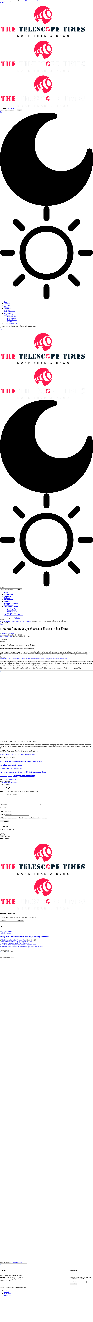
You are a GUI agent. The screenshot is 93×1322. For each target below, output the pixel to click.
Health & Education (5, 933)
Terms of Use (35, 1)
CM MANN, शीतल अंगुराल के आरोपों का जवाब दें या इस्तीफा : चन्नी (18, 945)
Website (2, 814)
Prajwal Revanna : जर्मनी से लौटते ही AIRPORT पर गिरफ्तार (16, 941)
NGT (17, 779)
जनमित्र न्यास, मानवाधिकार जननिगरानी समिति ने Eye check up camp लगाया (24, 937)
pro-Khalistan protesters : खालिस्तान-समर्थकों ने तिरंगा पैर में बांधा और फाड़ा (21, 761)
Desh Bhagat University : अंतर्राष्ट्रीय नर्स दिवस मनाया (15, 943)
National (2, 624)
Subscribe (20, 920)
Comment (3, 804)
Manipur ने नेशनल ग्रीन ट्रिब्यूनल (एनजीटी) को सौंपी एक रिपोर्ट (50, 658)
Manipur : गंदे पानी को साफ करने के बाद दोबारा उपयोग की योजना (17, 658)
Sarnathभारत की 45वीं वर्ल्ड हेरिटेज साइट (11, 768)
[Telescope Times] (43, 71)
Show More (10, 108)
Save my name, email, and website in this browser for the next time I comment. (24, 818)
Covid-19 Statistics (16, 1262)
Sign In (17, 618)
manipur (13, 779)
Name (2, 808)
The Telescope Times (6, 636)
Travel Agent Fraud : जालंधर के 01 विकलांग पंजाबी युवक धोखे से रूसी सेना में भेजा (22, 946)
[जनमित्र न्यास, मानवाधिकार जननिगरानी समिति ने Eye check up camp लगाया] (6, 931)
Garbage (8, 779)
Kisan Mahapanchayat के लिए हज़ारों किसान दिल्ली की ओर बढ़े (17, 776)
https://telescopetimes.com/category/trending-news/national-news (18, 754)
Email (2, 811)
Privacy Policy (24, 1)
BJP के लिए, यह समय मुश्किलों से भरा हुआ (11, 765)
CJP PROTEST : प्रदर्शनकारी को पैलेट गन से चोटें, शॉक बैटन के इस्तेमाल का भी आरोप (23, 772)
